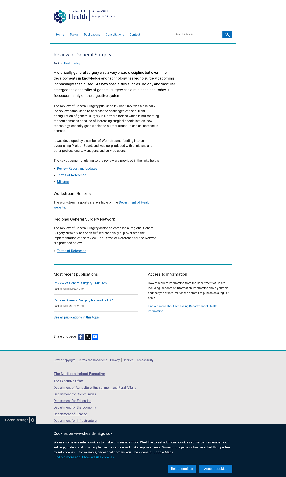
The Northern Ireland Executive (79, 374)
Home (60, 34)
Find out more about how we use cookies (84, 457)
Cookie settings (16, 420)
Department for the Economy (75, 407)
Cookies (128, 360)
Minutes (63, 182)
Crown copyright (64, 360)
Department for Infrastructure (75, 421)
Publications (92, 34)
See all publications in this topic (77, 317)
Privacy (115, 360)
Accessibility (145, 360)
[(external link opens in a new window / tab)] (81, 337)
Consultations (115, 34)
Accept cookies (215, 469)
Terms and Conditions (92, 360)
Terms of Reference (71, 175)
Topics (74, 34)
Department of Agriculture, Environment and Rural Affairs (95, 388)
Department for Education (72, 401)
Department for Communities (75, 394)
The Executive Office (69, 381)
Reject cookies (182, 469)
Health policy (72, 63)
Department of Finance (70, 414)
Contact (135, 34)
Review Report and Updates (77, 168)
